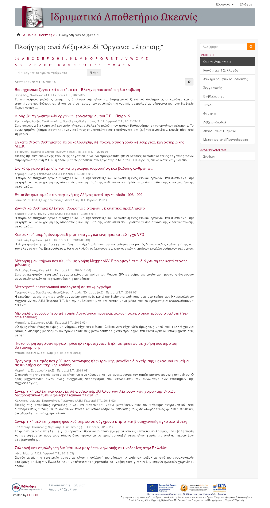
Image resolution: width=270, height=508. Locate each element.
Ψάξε (94, 72)
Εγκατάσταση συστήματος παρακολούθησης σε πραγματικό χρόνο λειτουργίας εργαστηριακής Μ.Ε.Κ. (99, 144)
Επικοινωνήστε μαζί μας (67, 485)
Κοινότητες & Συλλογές (220, 70)
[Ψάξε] (251, 46)
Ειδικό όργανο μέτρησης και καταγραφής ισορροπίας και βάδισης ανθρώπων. (84, 168)
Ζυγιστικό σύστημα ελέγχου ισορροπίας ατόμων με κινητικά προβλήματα (80, 208)
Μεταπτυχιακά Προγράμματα (225, 139)
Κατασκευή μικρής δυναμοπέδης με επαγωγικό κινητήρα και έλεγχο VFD (79, 234)
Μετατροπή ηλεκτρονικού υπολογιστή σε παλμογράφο (63, 286)
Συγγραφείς (212, 87)
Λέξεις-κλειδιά (214, 122)
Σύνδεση (209, 156)
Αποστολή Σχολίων (63, 489)
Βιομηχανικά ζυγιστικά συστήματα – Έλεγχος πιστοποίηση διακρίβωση (77, 89)
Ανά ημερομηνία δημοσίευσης (225, 79)
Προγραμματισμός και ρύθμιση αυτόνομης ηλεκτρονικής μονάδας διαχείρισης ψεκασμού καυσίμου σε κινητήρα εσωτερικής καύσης (102, 362)
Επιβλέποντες (213, 96)
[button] (225, 4)
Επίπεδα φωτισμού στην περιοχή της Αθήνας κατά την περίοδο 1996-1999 (78, 194)
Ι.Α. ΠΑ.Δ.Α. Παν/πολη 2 (38, 35)
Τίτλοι (208, 105)
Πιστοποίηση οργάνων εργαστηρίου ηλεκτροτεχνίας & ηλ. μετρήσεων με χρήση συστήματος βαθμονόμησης (96, 345)
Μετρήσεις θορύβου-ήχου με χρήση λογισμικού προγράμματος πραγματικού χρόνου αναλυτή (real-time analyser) (102, 315)
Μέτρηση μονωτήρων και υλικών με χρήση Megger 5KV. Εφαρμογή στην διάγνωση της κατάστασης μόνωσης (101, 262)
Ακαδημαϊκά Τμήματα (219, 131)
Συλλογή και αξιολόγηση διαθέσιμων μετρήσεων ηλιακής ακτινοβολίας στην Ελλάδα (91, 447)
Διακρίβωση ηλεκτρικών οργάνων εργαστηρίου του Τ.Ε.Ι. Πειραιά (72, 115)
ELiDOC (32, 495)
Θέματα (209, 113)
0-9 (17, 58)
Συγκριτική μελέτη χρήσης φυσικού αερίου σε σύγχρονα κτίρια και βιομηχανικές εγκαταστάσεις (101, 421)
